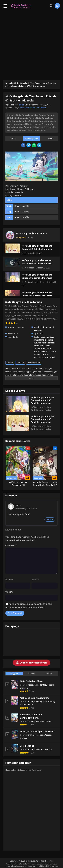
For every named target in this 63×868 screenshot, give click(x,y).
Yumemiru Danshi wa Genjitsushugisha (31, 716)
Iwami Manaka (40, 340)
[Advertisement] (31, 44)
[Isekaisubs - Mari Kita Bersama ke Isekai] (20, 7)
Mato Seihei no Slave (31, 681)
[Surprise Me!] (57, 6)
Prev (13, 138)
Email (35, 579)
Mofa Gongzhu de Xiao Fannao (33, 108)
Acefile (25, 206)
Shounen (24, 688)
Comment (11, 545)
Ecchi (36, 685)
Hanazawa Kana (47, 337)
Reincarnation (34, 363)
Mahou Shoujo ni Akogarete (35, 698)
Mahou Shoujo (26, 704)
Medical (47, 735)
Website (9, 592)
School (48, 721)
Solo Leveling (27, 745)
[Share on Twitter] (28, 145)
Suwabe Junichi (40, 351)
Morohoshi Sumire (42, 346)
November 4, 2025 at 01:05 (26, 509)
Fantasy (20, 363)
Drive (16, 206)
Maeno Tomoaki (49, 343)
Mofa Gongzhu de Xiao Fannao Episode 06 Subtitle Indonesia (43, 400)
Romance (40, 721)
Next (50, 138)
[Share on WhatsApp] (34, 145)
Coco (21, 105)
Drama (10, 363)
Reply (50, 519)
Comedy (37, 701)
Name (9, 579)
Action (30, 685)
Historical (39, 735)
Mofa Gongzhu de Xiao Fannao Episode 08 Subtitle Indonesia (43, 419)
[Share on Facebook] (23, 145)
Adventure (39, 749)
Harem (51, 685)
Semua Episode (31, 138)
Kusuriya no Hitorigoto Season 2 (37, 731)
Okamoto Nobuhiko (42, 348)
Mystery (23, 738)
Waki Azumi (50, 357)
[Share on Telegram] (39, 145)
